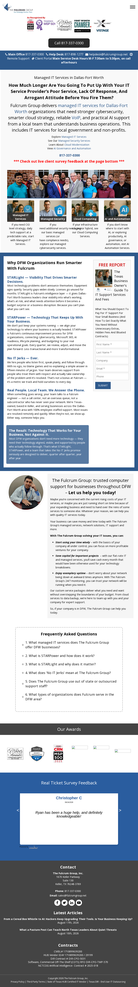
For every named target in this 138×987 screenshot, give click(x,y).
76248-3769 (74, 884)
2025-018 (92, 965)
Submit (103, 385)
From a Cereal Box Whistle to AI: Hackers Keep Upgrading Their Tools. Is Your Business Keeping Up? (68, 919)
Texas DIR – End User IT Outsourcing (107, 981)
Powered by (24, 847)
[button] (133, 7)
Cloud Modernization (76, 144)
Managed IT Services (73, 136)
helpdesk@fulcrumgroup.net (108, 54)
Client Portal (43, 58)
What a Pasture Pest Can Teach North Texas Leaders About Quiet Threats (68, 929)
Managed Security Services (74, 140)
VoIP (76, 117)
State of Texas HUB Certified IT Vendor (66, 981)
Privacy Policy (17, 981)
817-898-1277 (74, 54)
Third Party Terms (36, 981)
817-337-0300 (72, 43)
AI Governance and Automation (72, 148)
